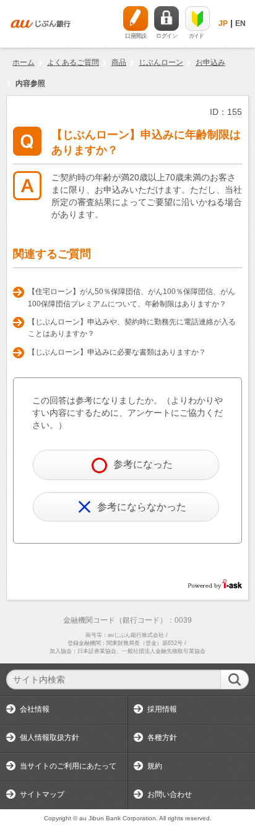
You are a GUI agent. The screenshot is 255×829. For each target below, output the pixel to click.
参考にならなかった (141, 507)
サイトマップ (42, 794)
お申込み (210, 62)
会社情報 (35, 709)
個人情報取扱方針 (49, 737)
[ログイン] (166, 18)
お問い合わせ (169, 794)
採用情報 (162, 709)
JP (223, 23)
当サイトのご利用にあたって (68, 766)
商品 (118, 62)
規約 (154, 766)
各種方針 (162, 737)
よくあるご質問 (73, 62)
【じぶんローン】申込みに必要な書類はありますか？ (117, 352)
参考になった (143, 464)
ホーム (23, 62)
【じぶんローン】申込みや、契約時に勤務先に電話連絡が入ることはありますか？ (132, 328)
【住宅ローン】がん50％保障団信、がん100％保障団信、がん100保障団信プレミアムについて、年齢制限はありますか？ (131, 297)
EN (240, 23)
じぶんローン (161, 62)
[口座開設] (135, 18)
